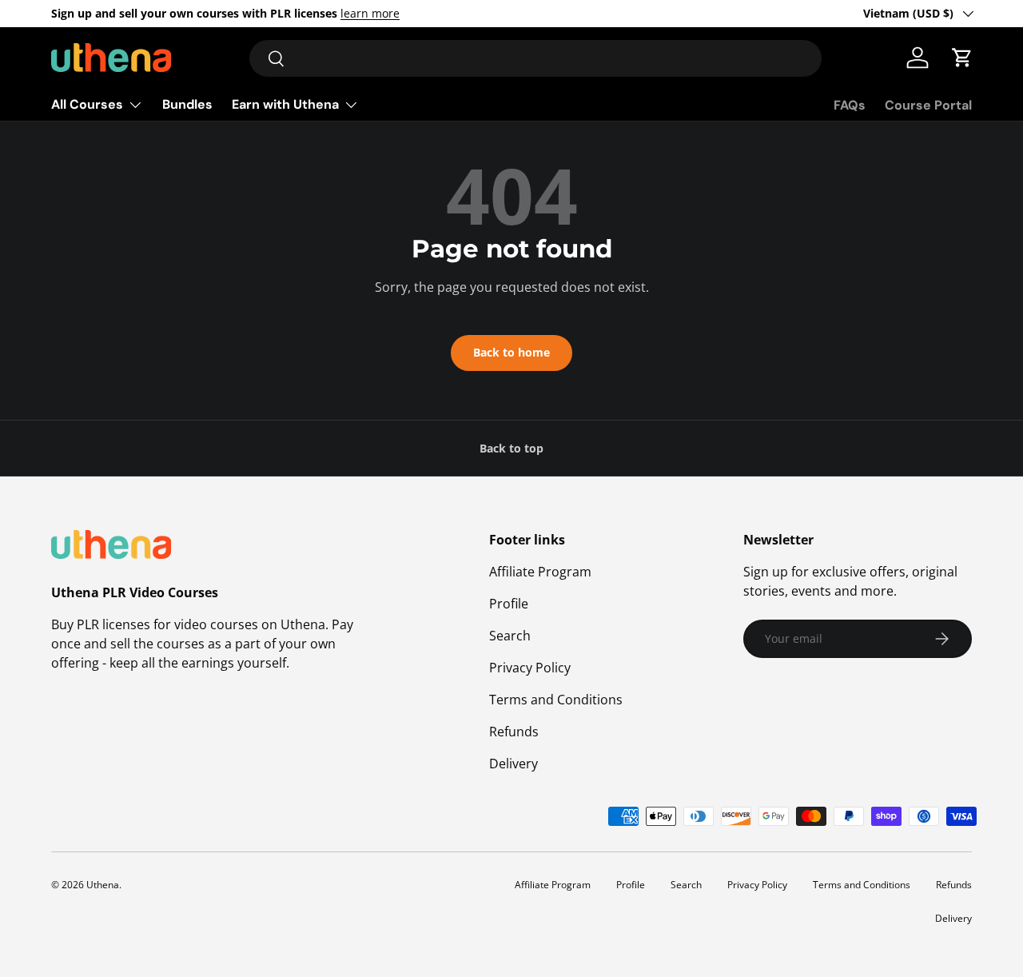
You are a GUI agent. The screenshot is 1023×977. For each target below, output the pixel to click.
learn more (370, 13)
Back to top (511, 448)
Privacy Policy (530, 667)
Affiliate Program (540, 571)
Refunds (514, 731)
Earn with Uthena (285, 104)
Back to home (511, 352)
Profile (508, 603)
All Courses (87, 104)
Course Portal (928, 105)
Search (510, 635)
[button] (962, 57)
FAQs (850, 105)
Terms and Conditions (556, 699)
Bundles (187, 104)
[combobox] (535, 58)
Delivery (513, 763)
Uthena (102, 884)
